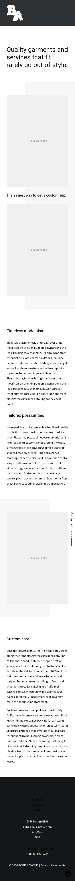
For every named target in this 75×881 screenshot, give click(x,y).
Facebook (38, 799)
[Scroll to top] (68, 873)
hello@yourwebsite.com (37, 848)
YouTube (37, 810)
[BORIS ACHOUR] (15, 13)
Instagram (37, 804)
